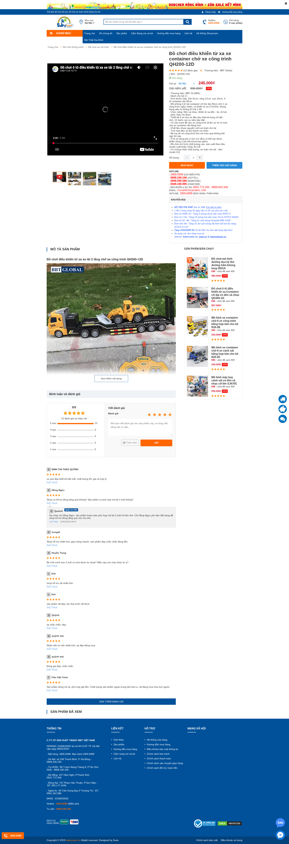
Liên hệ (188, 33)
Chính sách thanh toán (158, 758)
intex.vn (203, 236)
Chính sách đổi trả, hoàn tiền (161, 768)
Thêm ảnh (131, 442)
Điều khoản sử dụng (231, 840)
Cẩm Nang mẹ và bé (142, 33)
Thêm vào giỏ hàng (224, 165)
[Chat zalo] (282, 419)
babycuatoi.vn (190, 236)
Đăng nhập (210, 12)
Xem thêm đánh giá (111, 701)
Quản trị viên (71, 510)
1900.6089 (186, 193)
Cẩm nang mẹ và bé (124, 753)
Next (159, 179)
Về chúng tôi (105, 33)
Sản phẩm (121, 33)
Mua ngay (187, 165)
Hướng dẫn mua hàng (232, 12)
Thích (52, 482)
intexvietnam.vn (218, 236)
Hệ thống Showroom (207, 33)
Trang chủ (89, 33)
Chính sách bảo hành (158, 753)
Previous (52, 179)
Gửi (156, 443)
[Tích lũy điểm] (282, 409)
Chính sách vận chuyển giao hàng (164, 763)
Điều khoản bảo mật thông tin (162, 749)
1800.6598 (176, 174)
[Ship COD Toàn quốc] (282, 399)
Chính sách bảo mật (207, 840)
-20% (208, 88)
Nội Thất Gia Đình (93, 40)
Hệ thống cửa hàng (156, 739)
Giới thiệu (118, 739)
